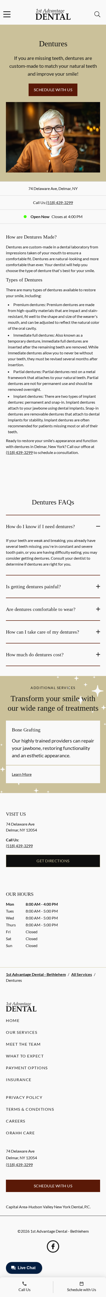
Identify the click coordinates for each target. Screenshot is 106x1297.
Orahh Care (20, 1132)
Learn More (22, 774)
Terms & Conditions (30, 1109)
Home (12, 1020)
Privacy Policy (24, 1097)
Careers (15, 1121)
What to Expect (25, 1056)
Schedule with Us (53, 89)
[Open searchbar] (97, 14)
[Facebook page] (53, 1246)
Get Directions (53, 860)
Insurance (19, 1079)
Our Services (21, 1032)
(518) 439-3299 (59, 202)
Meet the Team (23, 1044)
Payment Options (27, 1067)
